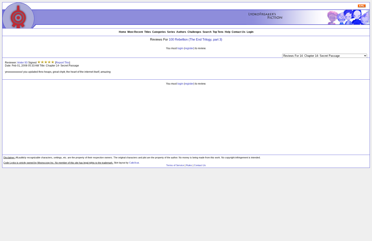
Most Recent (135, 31)
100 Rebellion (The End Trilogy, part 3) (195, 39)
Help (227, 31)
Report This (62, 62)
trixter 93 (22, 62)
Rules (189, 165)
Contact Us (238, 31)
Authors (181, 31)
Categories (159, 31)
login (180, 48)
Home (122, 31)
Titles (147, 31)
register (189, 48)
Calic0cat (134, 162)
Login (250, 31)
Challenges (194, 31)
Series (171, 31)
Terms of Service (175, 165)
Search (207, 31)
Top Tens (218, 31)
